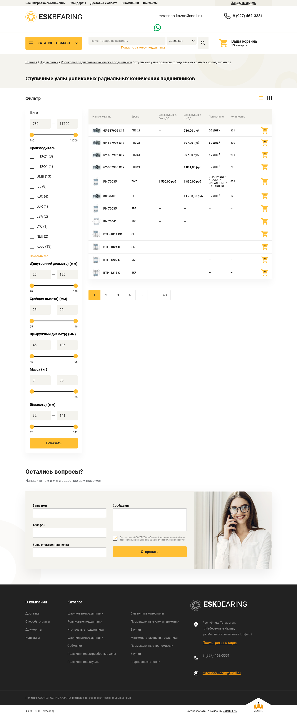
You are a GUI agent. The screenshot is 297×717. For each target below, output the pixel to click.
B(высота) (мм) (42, 405)
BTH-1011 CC (112, 234)
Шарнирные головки (145, 661)
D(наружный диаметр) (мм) (53, 334)
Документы (33, 629)
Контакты (150, 3)
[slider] (32, 135)
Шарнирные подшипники (85, 637)
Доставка (32, 613)
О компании (130, 3)
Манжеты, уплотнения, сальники (154, 637)
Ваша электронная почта (51, 544)
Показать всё (39, 256)
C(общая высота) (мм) (48, 299)
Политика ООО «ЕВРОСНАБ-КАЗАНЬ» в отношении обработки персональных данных (78, 697)
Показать (54, 443)
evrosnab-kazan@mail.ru (180, 15)
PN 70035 (110, 181)
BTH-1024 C (111, 247)
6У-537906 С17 (113, 142)
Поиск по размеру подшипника (143, 47)
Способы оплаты (37, 621)
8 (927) (248, 15)
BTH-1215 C (111, 272)
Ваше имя (40, 505)
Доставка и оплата (103, 3)
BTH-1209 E (111, 260)
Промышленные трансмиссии (152, 645)
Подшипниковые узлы (83, 661)
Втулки (136, 629)
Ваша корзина (244, 41)
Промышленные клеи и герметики (155, 621)
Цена (34, 113)
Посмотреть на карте (220, 643)
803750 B (109, 196)
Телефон (39, 525)
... (153, 295)
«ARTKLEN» (230, 711)
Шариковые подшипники (85, 613)
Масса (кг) (38, 369)
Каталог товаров (54, 43)
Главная (31, 62)
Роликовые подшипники (84, 621)
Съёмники (74, 645)
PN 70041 (110, 221)
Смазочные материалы (147, 613)
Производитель (42, 148)
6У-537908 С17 (113, 167)
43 (165, 295)
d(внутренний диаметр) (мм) (53, 264)
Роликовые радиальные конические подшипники (96, 62)
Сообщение (121, 505)
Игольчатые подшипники (85, 629)
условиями (165, 540)
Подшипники (49, 62)
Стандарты (78, 3)
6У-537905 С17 (113, 130)
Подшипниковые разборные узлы (91, 653)
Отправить (150, 552)
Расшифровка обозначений (45, 3)
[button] (182, 41)
